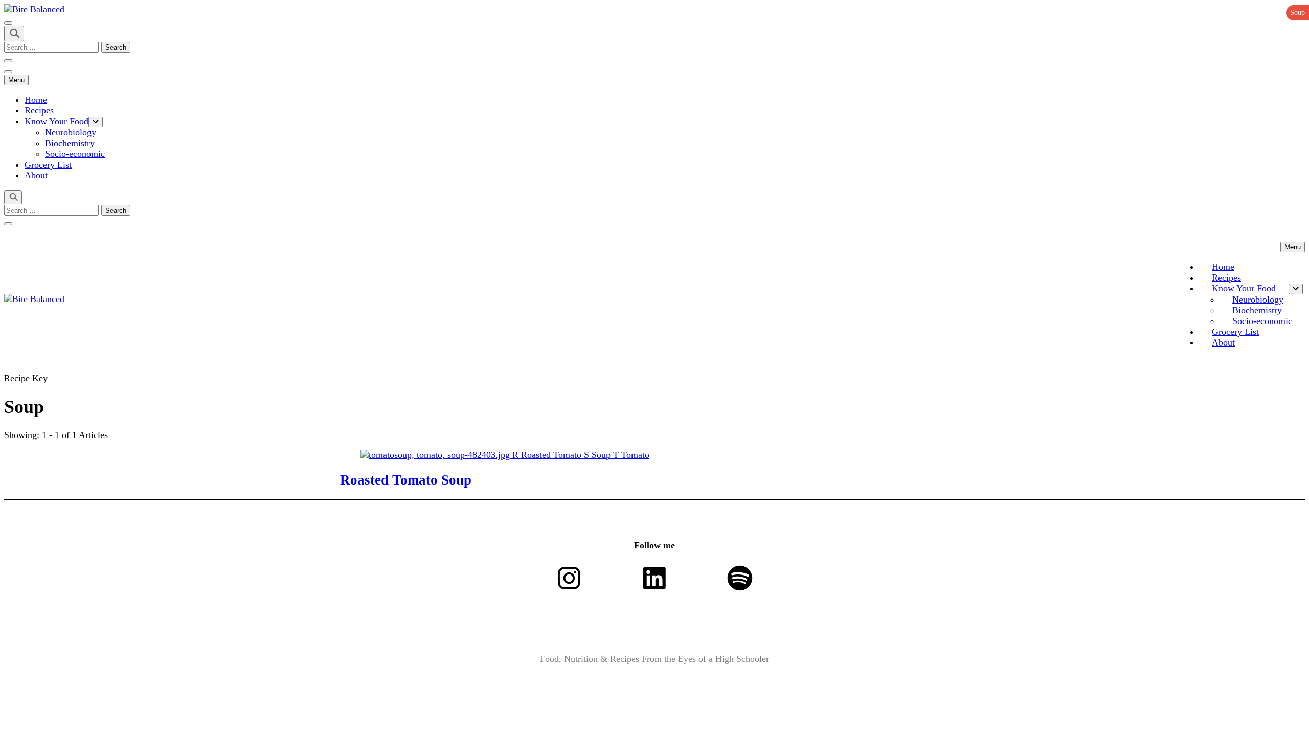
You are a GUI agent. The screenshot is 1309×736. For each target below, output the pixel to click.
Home (36, 100)
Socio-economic (75, 154)
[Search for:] (52, 46)
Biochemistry (70, 143)
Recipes (39, 110)
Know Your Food (56, 121)
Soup (1297, 12)
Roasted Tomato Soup (405, 480)
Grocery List (48, 164)
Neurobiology (70, 132)
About (36, 175)
